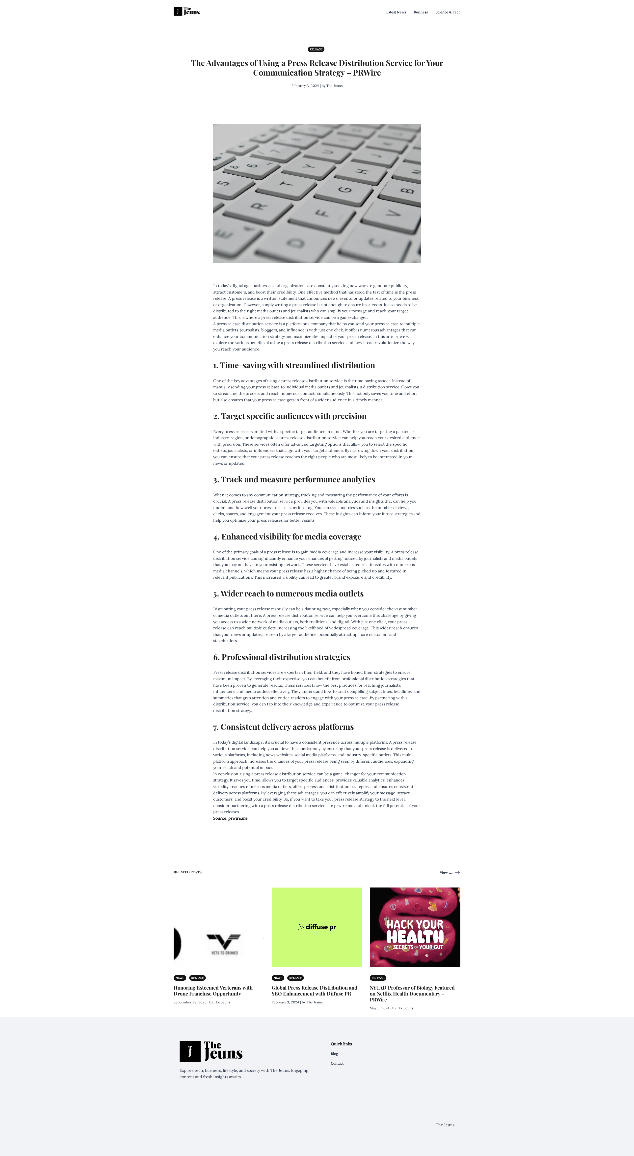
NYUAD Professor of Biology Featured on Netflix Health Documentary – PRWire (412, 993)
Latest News (396, 12)
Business (421, 12)
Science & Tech (448, 12)
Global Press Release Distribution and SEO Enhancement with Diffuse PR (314, 990)
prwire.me (343, 805)
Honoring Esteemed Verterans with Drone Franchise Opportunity (213, 990)
